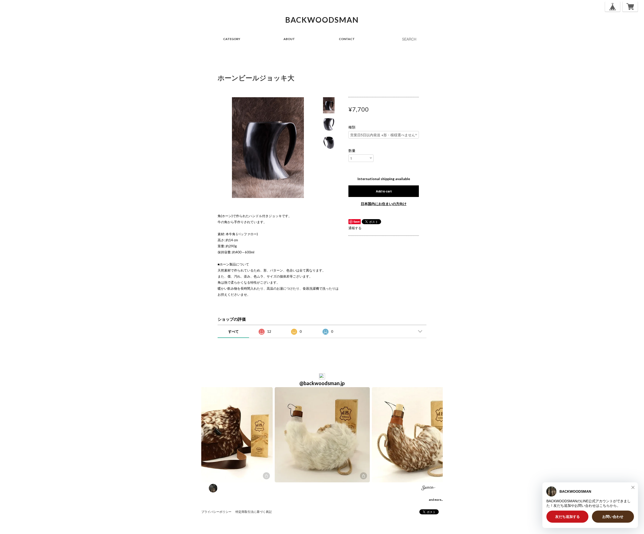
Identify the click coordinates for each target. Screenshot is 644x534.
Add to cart (384, 191)
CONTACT (347, 39)
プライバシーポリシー (216, 512)
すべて (233, 331)
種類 (351, 127)
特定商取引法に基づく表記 (253, 512)
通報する (354, 228)
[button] (225, 434)
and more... (436, 499)
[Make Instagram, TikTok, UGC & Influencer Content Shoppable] (428, 488)
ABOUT (289, 39)
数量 (351, 150)
